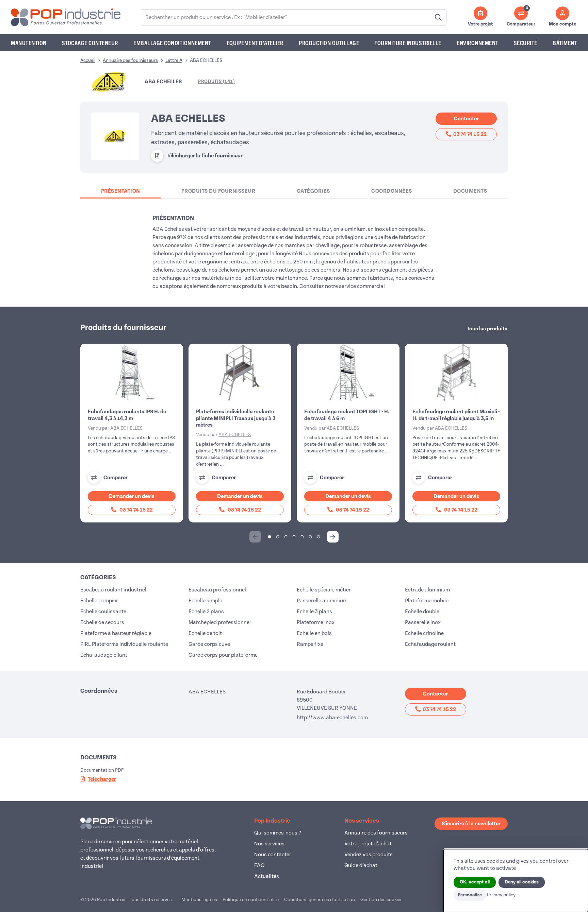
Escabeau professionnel (217, 590)
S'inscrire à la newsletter (471, 824)
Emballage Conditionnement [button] (172, 43)
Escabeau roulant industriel (113, 590)
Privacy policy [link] (501, 894)
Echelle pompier (99, 601)
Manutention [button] (29, 43)
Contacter (466, 119)
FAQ (259, 865)
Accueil (87, 60)
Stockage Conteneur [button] (90, 43)
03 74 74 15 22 (470, 134)
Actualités (266, 876)
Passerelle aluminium (322, 601)
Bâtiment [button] (565, 43)
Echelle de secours (102, 622)
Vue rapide (135, 372)
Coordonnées (391, 191)
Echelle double (422, 611)
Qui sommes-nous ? (277, 833)
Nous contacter (272, 854)
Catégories (313, 191)
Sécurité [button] (525, 43)
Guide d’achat (360, 865)
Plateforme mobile (426, 601)
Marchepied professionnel (220, 622)
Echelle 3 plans (314, 611)
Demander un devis (131, 496)
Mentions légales (199, 899)
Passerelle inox (423, 622)
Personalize (470, 895)
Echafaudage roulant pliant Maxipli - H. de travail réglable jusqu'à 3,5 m (456, 415)
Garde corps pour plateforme (223, 655)
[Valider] (438, 17)
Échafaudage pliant (103, 655)
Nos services (269, 844)
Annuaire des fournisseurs (130, 60)
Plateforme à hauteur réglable (115, 633)
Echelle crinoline (424, 633)
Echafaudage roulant (430, 644)
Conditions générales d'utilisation (319, 899)
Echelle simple (205, 601)
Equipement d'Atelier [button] (255, 43)
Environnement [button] (478, 43)
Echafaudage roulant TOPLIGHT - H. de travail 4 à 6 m (346, 415)
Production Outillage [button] (329, 43)
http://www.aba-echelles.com (332, 717)
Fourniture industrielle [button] (407, 43)
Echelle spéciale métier (324, 590)
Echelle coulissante (103, 611)
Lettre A (173, 60)
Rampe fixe (310, 644)
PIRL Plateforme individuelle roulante (124, 644)
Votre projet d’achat (368, 844)
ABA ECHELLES (126, 428)
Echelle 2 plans (206, 611)
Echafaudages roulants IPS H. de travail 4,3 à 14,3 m (127, 415)
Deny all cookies (522, 882)
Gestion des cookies (381, 899)
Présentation (120, 191)
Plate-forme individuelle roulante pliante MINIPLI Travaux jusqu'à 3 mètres (236, 418)
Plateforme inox (315, 622)
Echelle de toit (205, 633)
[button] (333, 537)
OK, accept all (475, 882)
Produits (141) (216, 81)
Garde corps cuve (209, 644)
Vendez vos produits (368, 854)
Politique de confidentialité (251, 899)
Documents (470, 191)
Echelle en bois (314, 633)
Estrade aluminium (427, 590)
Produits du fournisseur (218, 191)
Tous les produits (487, 329)
